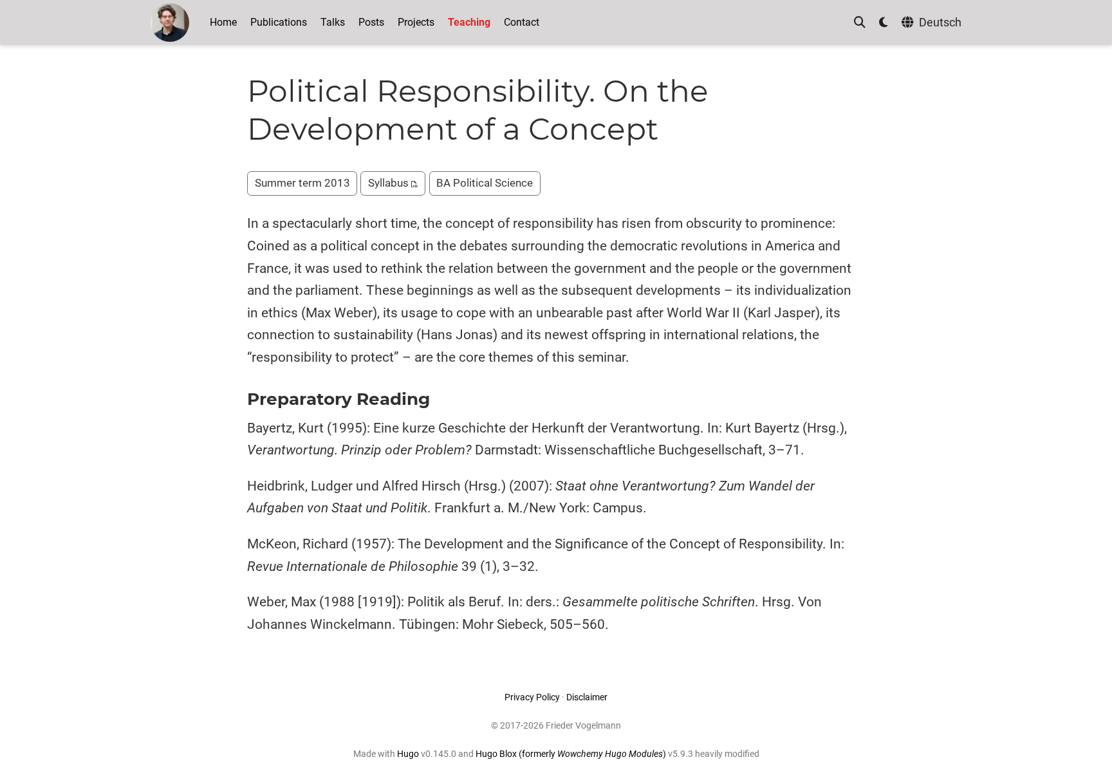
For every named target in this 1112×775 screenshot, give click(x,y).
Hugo (408, 754)
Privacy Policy (532, 697)
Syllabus (389, 182)
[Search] (860, 22)
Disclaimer (586, 697)
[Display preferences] (883, 22)
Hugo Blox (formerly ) (572, 754)
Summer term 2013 (302, 182)
